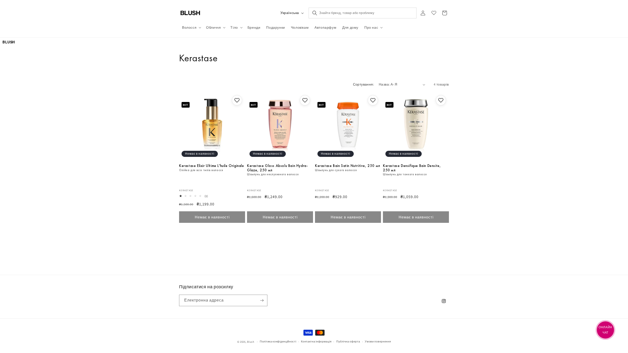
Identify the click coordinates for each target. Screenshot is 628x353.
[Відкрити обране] (433, 13)
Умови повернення (378, 341)
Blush (250, 341)
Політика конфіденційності (278, 341)
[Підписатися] (261, 300)
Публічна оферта (348, 341)
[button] (191, 27)
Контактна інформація (316, 341)
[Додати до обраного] (237, 100)
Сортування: (363, 84)
